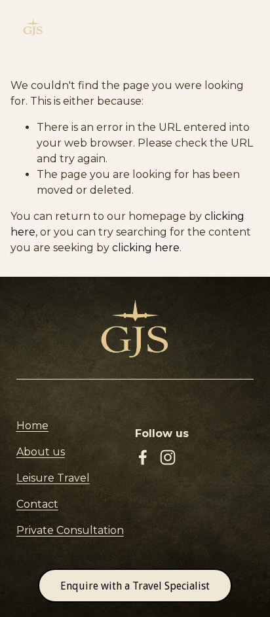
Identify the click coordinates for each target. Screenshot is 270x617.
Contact (37, 504)
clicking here (146, 247)
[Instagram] (168, 457)
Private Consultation (70, 530)
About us (40, 452)
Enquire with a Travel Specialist (135, 586)
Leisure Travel (53, 478)
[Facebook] (143, 457)
